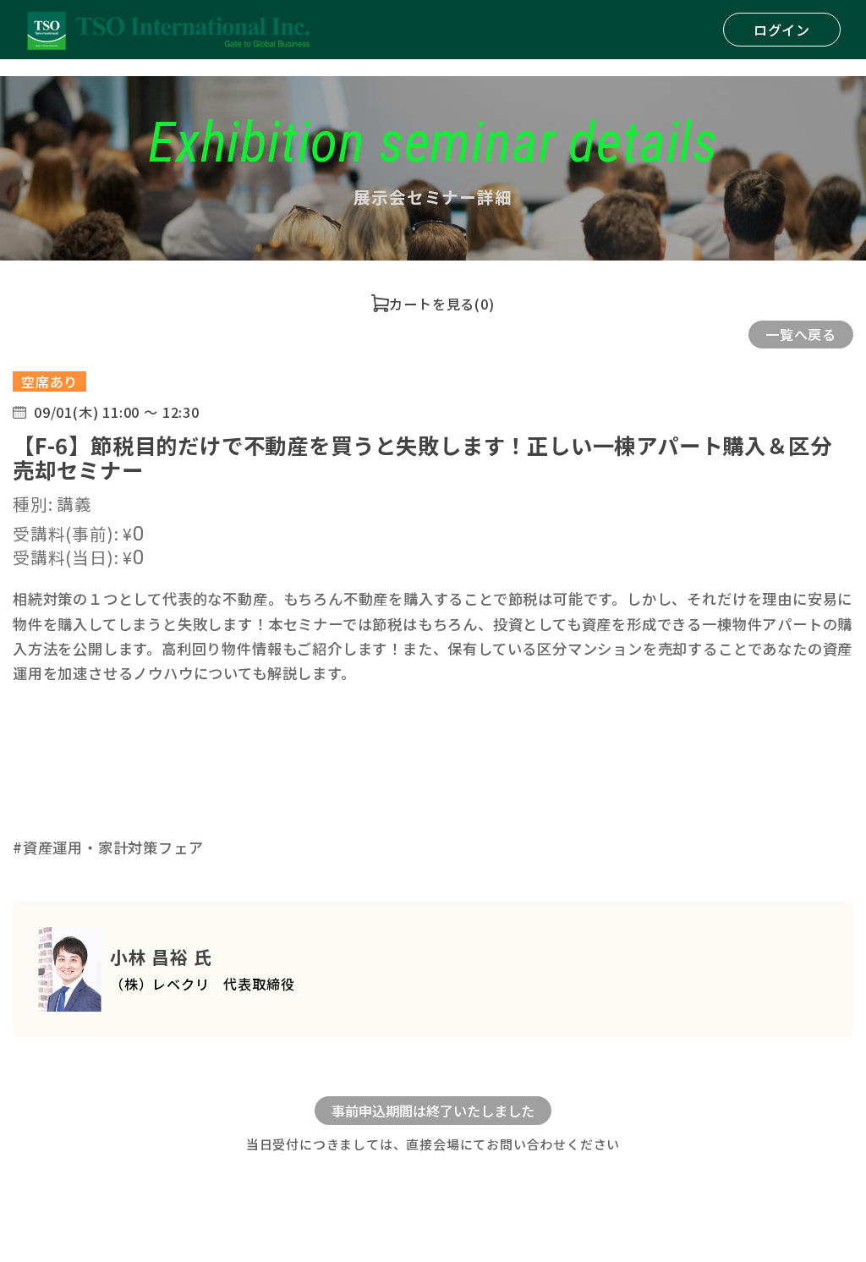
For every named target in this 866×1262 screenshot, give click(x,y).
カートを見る (431, 304)
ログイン (782, 29)
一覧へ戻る (800, 334)
